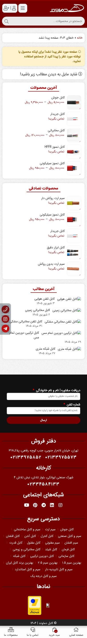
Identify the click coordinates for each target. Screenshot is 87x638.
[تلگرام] (5, 329)
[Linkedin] (52, 505)
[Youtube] (26, 505)
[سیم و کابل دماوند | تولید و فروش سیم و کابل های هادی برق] (67, 8)
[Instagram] (60, 505)
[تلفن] (5, 309)
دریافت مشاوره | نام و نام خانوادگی (57, 390)
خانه (80, 37)
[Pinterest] (35, 505)
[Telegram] (43, 505)
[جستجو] (6, 21)
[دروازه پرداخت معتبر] (34, 605)
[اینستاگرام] (5, 319)
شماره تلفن (73, 404)
